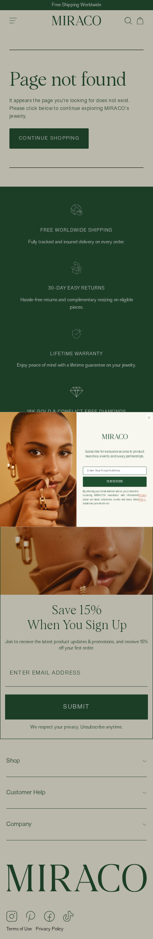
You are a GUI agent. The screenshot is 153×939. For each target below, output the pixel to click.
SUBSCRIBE (115, 481)
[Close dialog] (148, 417)
